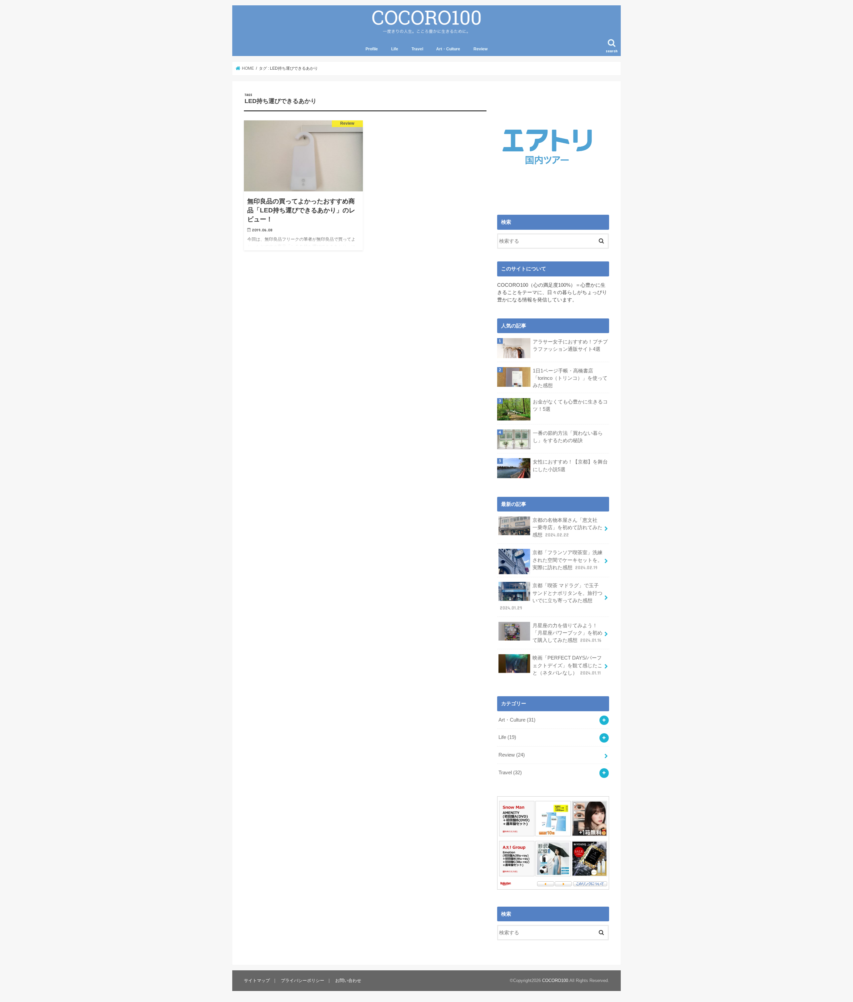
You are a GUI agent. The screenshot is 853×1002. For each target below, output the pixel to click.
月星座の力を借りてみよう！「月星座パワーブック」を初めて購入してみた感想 (567, 633)
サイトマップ (257, 980)
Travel (417, 49)
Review (480, 49)
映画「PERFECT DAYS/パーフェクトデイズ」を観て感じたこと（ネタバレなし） (567, 665)
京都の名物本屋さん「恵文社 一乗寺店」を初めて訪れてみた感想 (567, 528)
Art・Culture (448, 49)
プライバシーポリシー (302, 980)
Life (394, 49)
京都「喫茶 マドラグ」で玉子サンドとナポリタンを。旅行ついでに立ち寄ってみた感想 (551, 597)
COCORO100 (555, 980)
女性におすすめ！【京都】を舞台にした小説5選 (570, 465)
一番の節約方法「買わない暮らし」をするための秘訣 (568, 436)
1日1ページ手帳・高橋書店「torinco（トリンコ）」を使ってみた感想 (570, 378)
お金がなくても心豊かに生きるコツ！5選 (570, 405)
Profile (372, 49)
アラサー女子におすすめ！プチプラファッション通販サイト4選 (570, 345)
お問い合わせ (348, 980)
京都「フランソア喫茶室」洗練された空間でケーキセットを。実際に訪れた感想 (567, 560)
